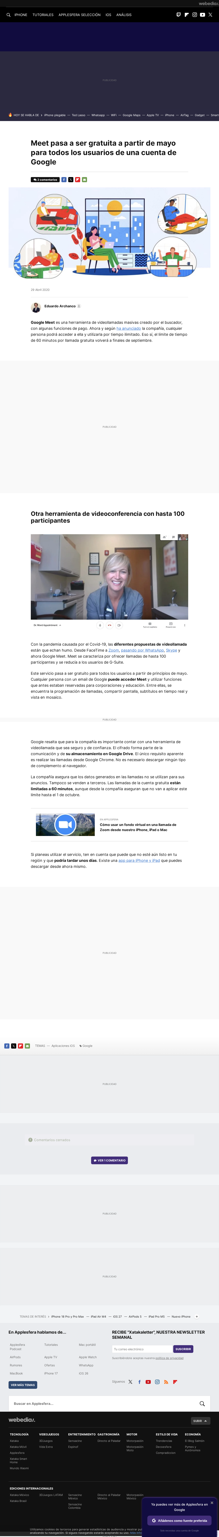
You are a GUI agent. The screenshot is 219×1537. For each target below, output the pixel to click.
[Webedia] (209, 3)
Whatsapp (98, 115)
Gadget (200, 115)
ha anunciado (129, 328)
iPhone (169, 115)
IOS (108, 15)
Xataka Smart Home (18, 1460)
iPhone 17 (51, 1373)
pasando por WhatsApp (142, 650)
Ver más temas (23, 1385)
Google (87, 1045)
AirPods (15, 1357)
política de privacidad (169, 1358)
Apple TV (153, 115)
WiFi (114, 115)
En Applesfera (109, 819)
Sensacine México (75, 1496)
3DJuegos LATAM (51, 1495)
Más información (141, 1532)
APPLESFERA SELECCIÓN (80, 15)
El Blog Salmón (194, 1440)
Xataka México (19, 1495)
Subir (197, 1421)
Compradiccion (166, 1452)
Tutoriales (51, 1344)
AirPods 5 (135, 1316)
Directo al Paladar (109, 1440)
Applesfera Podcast (17, 1347)
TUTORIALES (43, 15)
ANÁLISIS (124, 15)
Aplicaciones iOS (63, 1045)
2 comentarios (47, 179)
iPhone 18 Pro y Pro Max (68, 1316)
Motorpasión (135, 1440)
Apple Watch (88, 1357)
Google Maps (132, 115)
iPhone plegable (55, 115)
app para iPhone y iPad (139, 860)
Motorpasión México (135, 1496)
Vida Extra (46, 1446)
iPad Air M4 (99, 1316)
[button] (62, 306)
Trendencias (164, 1440)
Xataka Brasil (18, 1501)
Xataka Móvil (18, 1446)
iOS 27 (118, 1316)
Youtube (202, 14)
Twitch (178, 14)
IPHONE (21, 15)
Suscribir (183, 1349)
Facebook (64, 179)
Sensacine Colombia (75, 1506)
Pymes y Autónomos (192, 1448)
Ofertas (49, 1365)
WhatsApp (86, 1365)
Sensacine (75, 1440)
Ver (112, 1160)
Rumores (16, 1365)
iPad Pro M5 (157, 1316)
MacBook (16, 1373)
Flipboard (186, 14)
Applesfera (17, 1452)
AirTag (185, 115)
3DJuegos (46, 1440)
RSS (166, 1381)
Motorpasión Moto (135, 1448)
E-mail (84, 179)
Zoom (113, 650)
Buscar (202, 1403)
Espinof (73, 1446)
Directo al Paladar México (109, 1496)
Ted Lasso (78, 115)
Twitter (210, 14)
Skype (171, 650)
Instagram (194, 14)
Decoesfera (163, 1446)
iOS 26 (83, 1373)
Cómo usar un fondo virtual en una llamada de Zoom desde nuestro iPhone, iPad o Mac (138, 827)
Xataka (14, 1440)
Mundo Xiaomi (19, 1468)
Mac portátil (87, 1344)
